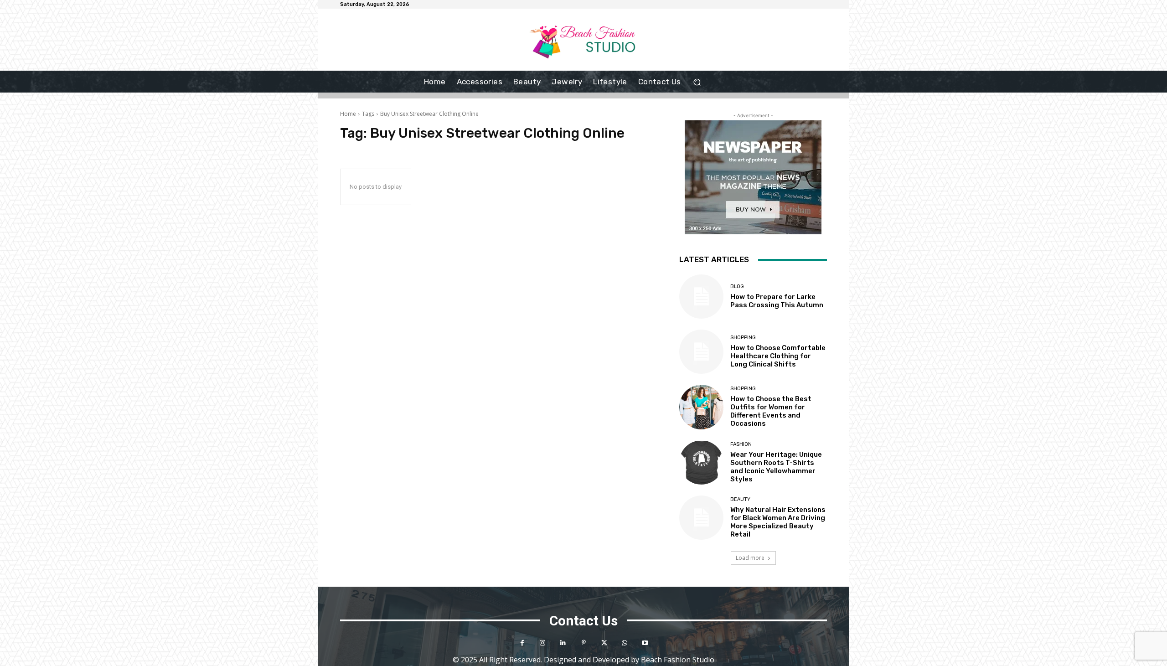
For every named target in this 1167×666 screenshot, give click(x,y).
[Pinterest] (584, 643)
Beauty (740, 499)
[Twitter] (604, 643)
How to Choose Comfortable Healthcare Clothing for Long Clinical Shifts (778, 356)
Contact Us (583, 620)
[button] (697, 82)
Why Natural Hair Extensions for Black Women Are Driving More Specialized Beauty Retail (778, 522)
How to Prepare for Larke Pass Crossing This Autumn (776, 301)
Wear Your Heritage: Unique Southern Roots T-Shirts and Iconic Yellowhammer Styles (776, 466)
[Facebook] (522, 643)
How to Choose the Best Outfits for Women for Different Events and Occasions (770, 411)
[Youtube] (645, 643)
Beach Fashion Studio (677, 660)
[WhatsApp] (625, 643)
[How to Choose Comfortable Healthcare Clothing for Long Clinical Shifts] (701, 352)
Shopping (743, 337)
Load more (750, 558)
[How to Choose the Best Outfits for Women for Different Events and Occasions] (701, 407)
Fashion (741, 444)
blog (737, 286)
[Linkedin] (563, 643)
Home (348, 114)
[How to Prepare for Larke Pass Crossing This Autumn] (701, 296)
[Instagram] (543, 643)
